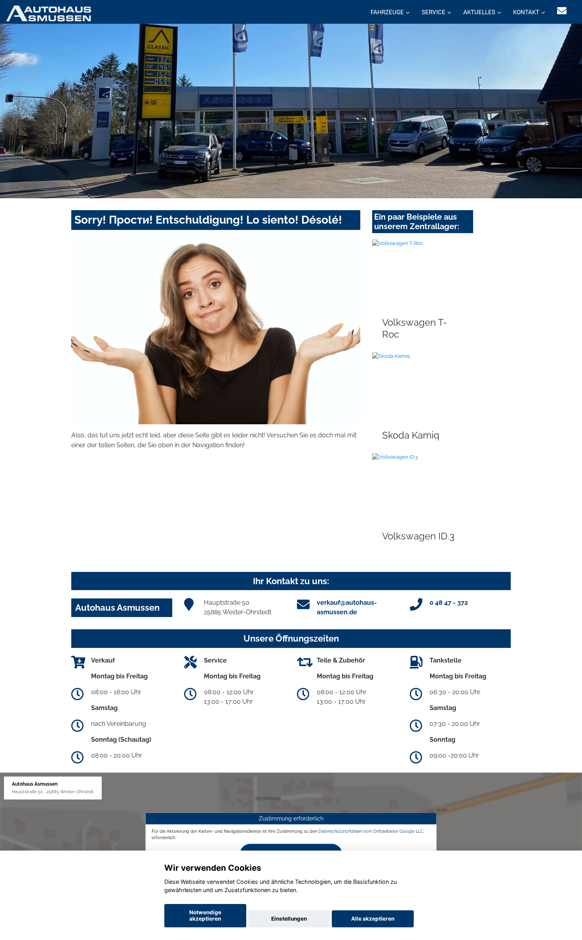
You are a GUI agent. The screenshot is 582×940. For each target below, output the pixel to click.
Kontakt (526, 12)
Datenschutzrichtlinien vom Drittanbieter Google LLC (371, 831)
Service (433, 12)
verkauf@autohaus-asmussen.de (347, 607)
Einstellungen (289, 918)
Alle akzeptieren (372, 918)
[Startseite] (48, 13)
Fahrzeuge (387, 12)
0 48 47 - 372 (449, 602)
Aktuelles (479, 12)
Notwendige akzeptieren (205, 915)
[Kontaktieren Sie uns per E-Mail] (562, 11)
